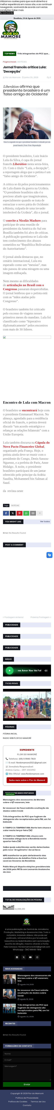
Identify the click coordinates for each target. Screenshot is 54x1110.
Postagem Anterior (14, 617)
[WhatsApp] (26, 513)
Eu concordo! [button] (7, 12)
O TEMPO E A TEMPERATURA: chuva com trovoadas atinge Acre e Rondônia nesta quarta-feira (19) (24, 839)
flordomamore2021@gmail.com (31, 762)
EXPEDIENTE (27, 750)
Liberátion (20, 164)
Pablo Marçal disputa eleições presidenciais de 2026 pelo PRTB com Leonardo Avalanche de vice (26, 869)
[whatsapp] (27, 877)
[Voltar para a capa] (10, 30)
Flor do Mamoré (36, 1093)
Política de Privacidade (27, 1097)
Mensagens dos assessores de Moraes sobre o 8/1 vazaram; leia (24, 801)
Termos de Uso (38, 1101)
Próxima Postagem (40, 617)
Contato (27, 1105)
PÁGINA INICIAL (10, 733)
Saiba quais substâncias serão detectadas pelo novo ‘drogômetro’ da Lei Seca (26, 848)
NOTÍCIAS (22, 61)
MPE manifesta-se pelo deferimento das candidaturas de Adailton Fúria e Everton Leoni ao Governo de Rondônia (25, 858)
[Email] (33, 513)
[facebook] (27, 878)
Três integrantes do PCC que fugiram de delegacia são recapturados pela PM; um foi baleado (33, 54)
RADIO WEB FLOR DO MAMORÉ (17, 738)
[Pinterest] (19, 513)
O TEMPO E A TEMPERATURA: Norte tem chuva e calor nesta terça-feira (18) (27, 829)
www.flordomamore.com (32, 774)
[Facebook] (6, 513)
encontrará (29, 410)
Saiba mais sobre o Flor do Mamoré (27, 780)
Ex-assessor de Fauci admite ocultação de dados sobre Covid (26, 809)
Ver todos (45, 521)
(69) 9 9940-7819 (27, 759)
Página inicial (9, 61)
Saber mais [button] (18, 10)
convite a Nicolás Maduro (23, 220)
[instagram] (27, 881)
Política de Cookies (17, 1101)
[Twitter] (13, 513)
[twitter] (27, 880)
